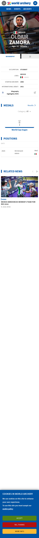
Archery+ (27, 9)
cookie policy (7, 509)
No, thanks (20, 524)
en (4, 3)
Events (17, 9)
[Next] (37, 171)
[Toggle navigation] (35, 3)
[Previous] (33, 171)
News (8, 9)
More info (19, 531)
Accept (20, 518)
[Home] (19, 3)
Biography (10, 56)
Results (30, 105)
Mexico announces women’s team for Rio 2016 (18, 203)
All (27, 111)
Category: (22, 111)
